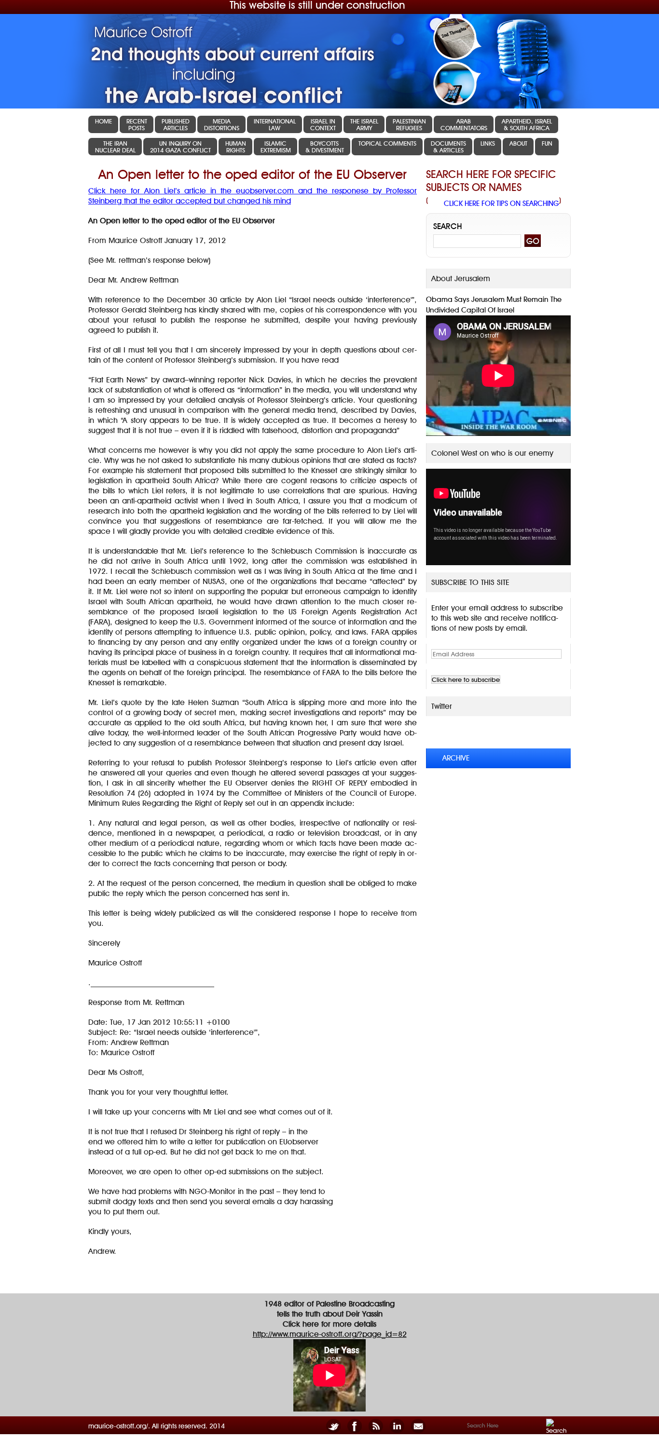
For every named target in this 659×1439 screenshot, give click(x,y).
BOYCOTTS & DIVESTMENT (324, 146)
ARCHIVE (455, 758)
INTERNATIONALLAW (275, 124)
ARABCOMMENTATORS (463, 124)
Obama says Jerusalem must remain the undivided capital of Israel (494, 304)
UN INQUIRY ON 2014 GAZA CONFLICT (180, 146)
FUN (547, 143)
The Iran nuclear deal (115, 146)
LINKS (488, 143)
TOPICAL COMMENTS (387, 143)
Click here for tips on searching (501, 203)
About (518, 143)
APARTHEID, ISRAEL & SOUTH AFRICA (527, 124)
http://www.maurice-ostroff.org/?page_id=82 (330, 1334)
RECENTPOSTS (136, 124)
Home (103, 121)
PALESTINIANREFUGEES (409, 124)
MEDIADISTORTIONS (221, 124)
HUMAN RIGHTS (235, 146)
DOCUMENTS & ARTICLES (448, 146)
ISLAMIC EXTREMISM (276, 146)
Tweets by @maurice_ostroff (492, 731)
